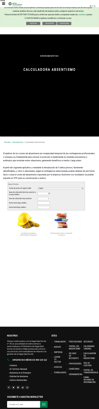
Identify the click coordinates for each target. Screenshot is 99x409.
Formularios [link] (60, 372)
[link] (8, 387)
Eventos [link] (58, 367)
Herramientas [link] (75, 374)
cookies (81, 14)
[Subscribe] (44, 404)
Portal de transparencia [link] (91, 371)
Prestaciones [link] (75, 341)
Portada (7, 142)
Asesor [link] (57, 347)
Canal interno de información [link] (90, 379)
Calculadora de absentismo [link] (90, 355)
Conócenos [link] (74, 369)
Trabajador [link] (60, 341)
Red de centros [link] (88, 364)
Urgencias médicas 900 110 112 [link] (29, 360)
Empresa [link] (58, 352)
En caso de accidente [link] (74, 355)
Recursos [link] (88, 341)
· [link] (13, 365)
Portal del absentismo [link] (74, 347)
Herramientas (17, 142)
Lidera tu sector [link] (57, 359)
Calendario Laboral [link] (89, 347)
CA (94, 6)
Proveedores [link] (75, 363)
